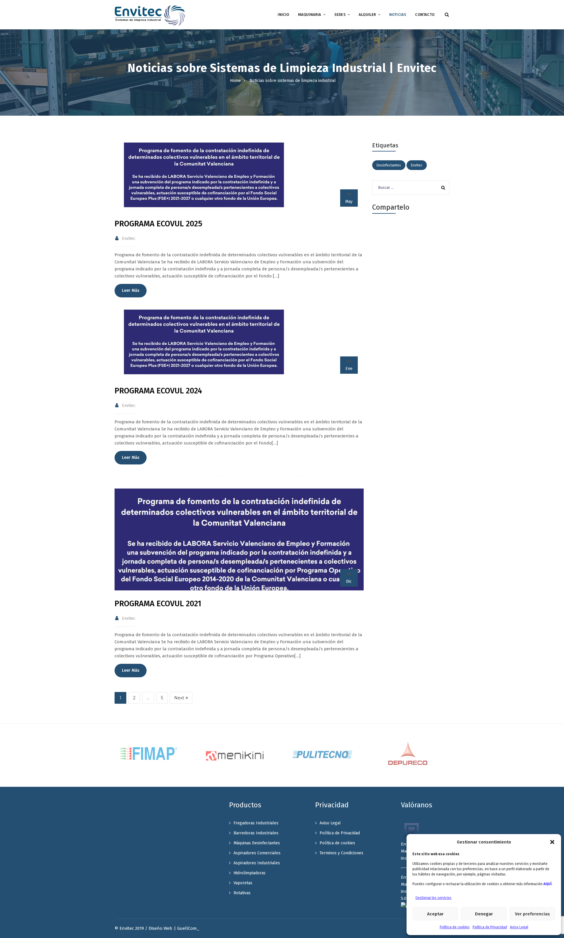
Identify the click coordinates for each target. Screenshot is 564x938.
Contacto (424, 14)
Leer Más (130, 290)
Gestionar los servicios (433, 898)
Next (179, 697)
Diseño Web (160, 928)
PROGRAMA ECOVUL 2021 (158, 603)
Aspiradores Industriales (257, 862)
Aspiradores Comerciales (257, 853)
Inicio (283, 14)
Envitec (416, 165)
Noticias (398, 14)
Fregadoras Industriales (256, 823)
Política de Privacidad (490, 927)
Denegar (484, 914)
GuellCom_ (188, 928)
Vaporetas (243, 882)
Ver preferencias (532, 914)
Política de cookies (455, 927)
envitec (128, 238)
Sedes (340, 14)
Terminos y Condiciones (341, 853)
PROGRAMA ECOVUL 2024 (158, 390)
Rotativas (242, 892)
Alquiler (367, 14)
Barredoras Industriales (256, 833)
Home (235, 80)
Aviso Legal (519, 927)
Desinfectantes (389, 165)
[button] (552, 842)
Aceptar (435, 914)
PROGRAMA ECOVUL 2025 (158, 223)
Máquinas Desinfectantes (257, 843)
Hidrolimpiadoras (250, 872)
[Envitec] (150, 15)
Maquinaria (309, 14)
